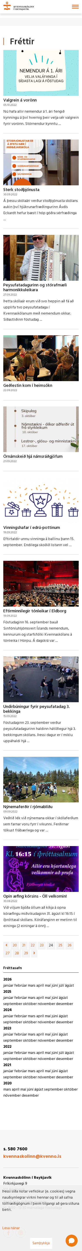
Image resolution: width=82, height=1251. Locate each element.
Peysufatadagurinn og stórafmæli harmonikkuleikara (35, 288)
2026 (7, 979)
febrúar (21, 986)
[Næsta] (34, 953)
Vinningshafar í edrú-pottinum (31, 527)
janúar (8, 986)
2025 (7, 992)
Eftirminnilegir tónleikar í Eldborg (34, 611)
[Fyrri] (6, 946)
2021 (7, 1065)
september (13, 1004)
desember (64, 1004)
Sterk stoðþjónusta (21, 189)
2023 (7, 1028)
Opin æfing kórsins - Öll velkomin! (35, 896)
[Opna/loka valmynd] (75, 6)
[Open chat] (72, 1241)
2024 (7, 1010)
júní (55, 986)
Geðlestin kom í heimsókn (27, 385)
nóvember (47, 1004)
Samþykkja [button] (41, 1243)
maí (48, 986)
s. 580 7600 (15, 1149)
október (30, 1004)
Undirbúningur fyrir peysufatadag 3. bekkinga (36, 709)
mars (32, 986)
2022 (7, 1047)
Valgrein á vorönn (20, 100)
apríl (40, 986)
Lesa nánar (11, 1228)
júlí (62, 986)
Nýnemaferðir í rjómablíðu (27, 807)
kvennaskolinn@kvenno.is (32, 1156)
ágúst (69, 986)
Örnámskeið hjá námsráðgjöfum (33, 456)
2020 (7, 1083)
